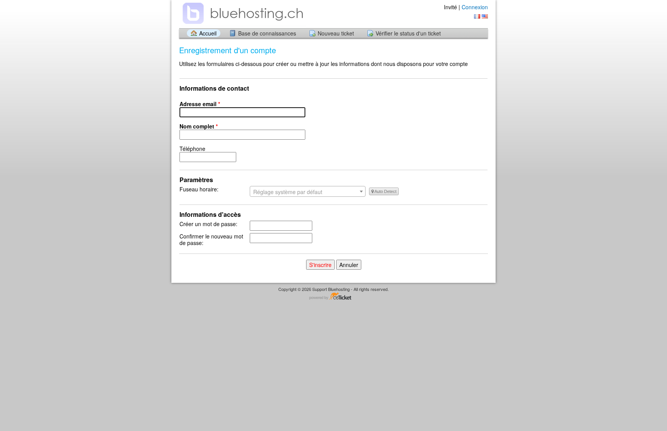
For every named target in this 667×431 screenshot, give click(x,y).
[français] (477, 16)
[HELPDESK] (242, 13)
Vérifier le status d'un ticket (408, 33)
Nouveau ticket (336, 33)
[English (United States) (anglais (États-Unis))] (485, 16)
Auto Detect (385, 191)
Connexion (475, 7)
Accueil (208, 33)
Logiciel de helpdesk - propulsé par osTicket (333, 296)
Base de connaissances (267, 33)
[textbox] (307, 191)
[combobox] (308, 191)
